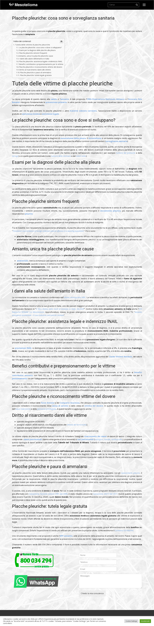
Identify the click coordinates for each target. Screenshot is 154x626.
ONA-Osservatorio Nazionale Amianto (106, 99)
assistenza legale (50, 114)
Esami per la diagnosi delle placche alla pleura (37, 50)
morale (107, 439)
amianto (65, 99)
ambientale (22, 260)
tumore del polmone (125, 153)
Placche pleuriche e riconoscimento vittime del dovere (40, 67)
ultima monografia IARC (75, 297)
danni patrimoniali (33, 439)
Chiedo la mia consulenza (92, 593)
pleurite (29, 213)
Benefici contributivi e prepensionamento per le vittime (41, 64)
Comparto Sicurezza (70, 402)
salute (54, 99)
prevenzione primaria (56, 102)
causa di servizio (60, 405)
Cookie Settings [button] (131, 621)
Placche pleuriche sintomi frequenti (33, 53)
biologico (99, 439)
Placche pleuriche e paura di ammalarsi (35, 72)
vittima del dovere (93, 405)
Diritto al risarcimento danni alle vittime (35, 70)
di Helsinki (124, 530)
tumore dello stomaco (61, 156)
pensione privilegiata (46, 409)
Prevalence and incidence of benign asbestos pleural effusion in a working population (48, 231)
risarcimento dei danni (95, 436)
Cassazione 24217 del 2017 (105, 494)
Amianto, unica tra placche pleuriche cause (36, 56)
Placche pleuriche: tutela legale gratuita (35, 75)
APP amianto (66, 536)
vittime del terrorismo (77, 424)
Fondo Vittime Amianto (120, 356)
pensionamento (19, 378)
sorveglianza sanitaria (116, 141)
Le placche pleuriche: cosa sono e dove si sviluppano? (40, 47)
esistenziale (116, 439)
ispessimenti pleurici (130, 473)
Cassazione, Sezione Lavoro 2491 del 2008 (48, 494)
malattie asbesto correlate (83, 110)
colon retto (81, 156)
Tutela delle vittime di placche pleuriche (32, 44)
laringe (15, 156)
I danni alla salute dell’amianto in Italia (34, 59)
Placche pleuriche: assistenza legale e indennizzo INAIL (40, 61)
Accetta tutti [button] (145, 621)
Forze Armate (47, 402)
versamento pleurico (110, 210)
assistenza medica (31, 114)
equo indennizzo (23, 409)
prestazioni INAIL (23, 348)
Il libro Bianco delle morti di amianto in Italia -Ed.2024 (60, 309)
